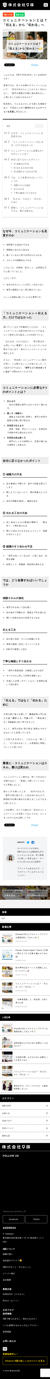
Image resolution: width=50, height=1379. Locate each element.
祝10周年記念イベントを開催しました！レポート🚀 (37, 895)
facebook (13, 1219)
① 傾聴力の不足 (21, 163)
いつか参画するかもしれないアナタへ (20, 1325)
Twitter (36, 1219)
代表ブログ (7, 1120)
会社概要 (7, 1279)
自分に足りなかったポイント (25, 159)
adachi (23, 30)
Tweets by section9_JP (14, 1211)
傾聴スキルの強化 (22, 185)
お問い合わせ (9, 1340)
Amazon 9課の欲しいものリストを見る (25, 1360)
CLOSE (39, 126)
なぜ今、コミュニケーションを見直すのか (27, 135)
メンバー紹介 (9, 1273)
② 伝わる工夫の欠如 (23, 167)
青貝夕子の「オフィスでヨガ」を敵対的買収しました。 (31, 1087)
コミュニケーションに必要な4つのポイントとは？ (27, 152)
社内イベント (8, 1128)
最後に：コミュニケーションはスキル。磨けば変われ (27, 209)
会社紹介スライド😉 (12, 1260)
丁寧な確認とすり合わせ (25, 192)
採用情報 (7, 1313)
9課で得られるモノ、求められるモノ (20, 1318)
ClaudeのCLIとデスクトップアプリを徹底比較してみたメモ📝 (31, 1030)
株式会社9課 (15, 1370)
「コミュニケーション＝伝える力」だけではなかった (27, 143)
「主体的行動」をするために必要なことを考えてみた (31, 1058)
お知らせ (6, 1113)
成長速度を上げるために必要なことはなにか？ (31, 1044)
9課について (9, 1248)
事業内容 (7, 1289)
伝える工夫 (19, 188)
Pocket (34, 64)
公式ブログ (8, 1309)
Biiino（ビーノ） (11, 1300)
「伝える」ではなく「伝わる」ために (27, 200)
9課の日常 (8, 14)
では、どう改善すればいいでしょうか (27, 179)
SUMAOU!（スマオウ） (14, 1294)
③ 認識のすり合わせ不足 (25, 171)
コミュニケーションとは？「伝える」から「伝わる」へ (31, 1073)
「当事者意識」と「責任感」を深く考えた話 (12, 895)
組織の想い (8, 1253)
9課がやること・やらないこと (17, 1266)
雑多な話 (20, 14)
